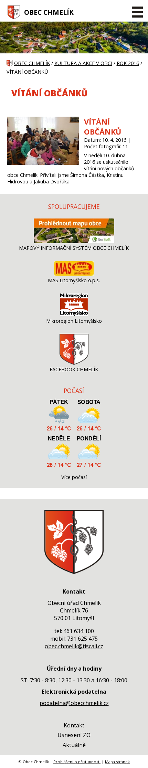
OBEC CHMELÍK (49, 12)
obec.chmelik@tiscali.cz (74, 646)
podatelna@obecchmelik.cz (74, 703)
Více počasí (74, 477)
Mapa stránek (117, 761)
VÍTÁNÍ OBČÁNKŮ (102, 127)
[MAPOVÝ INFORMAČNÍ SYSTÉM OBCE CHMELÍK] (74, 241)
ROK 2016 (128, 63)
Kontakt (74, 725)
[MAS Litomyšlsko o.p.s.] (74, 273)
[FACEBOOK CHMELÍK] (74, 363)
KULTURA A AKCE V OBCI (83, 63)
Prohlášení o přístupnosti (77, 761)
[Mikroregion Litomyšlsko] (74, 314)
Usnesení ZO (74, 735)
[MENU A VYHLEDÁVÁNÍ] (137, 12)
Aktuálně (74, 745)
